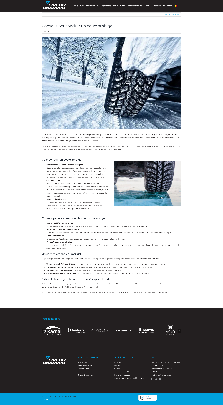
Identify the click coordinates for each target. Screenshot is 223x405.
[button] (43, 331)
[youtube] (160, 379)
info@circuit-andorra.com (162, 375)
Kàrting (117, 362)
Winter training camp (87, 372)
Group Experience (86, 375)
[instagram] (156, 379)
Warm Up (82, 362)
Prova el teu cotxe (122, 375)
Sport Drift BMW (85, 365)
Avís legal (46, 399)
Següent (175, 14)
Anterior (166, 14)
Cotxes (117, 369)
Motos (117, 365)
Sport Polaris (83, 369)
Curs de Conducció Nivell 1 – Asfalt (129, 378)
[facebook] (151, 379)
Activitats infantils (122, 372)
